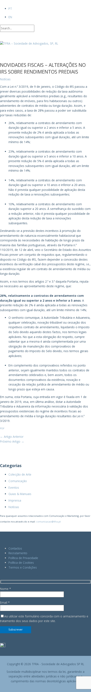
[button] (1, 37)
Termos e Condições (22, 567)
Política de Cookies (21, 563)
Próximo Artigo (12, 441)
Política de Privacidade (23, 558)
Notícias (13, 507)
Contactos (15, 548)
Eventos (13, 487)
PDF (2, 428)
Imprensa (14, 500)
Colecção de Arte (19, 474)
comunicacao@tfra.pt (48, 521)
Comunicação (17, 481)
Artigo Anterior (11, 437)
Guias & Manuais (19, 494)
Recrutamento (17, 553)
